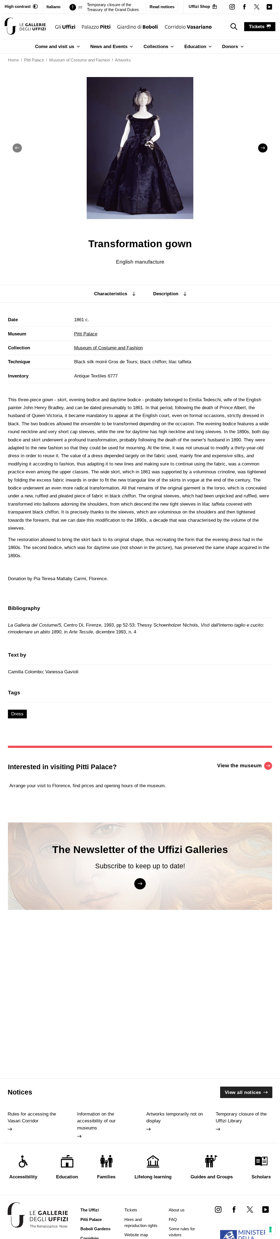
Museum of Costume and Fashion (108, 347)
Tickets (130, 1210)
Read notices (162, 7)
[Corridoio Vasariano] (188, 26)
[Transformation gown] (25, 26)
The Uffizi (89, 1210)
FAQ (173, 1219)
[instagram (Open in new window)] (232, 7)
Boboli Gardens (95, 1229)
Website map (136, 1235)
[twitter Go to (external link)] (249, 1209)
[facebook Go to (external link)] (234, 1209)
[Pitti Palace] (96, 26)
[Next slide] (262, 148)
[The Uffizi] (65, 26)
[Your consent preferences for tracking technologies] (270, 1229)
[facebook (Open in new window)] (244, 7)
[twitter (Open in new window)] (257, 7)
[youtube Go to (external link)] (265, 1209)
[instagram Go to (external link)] (218, 1209)
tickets (256, 26)
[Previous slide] (17, 148)
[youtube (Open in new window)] (269, 7)
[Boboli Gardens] (137, 26)
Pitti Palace (85, 334)
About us (177, 1210)
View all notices (243, 1092)
